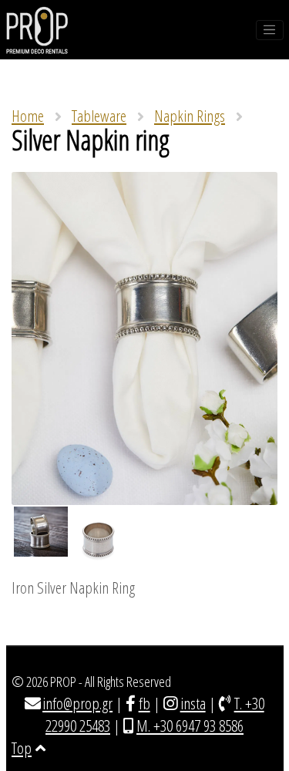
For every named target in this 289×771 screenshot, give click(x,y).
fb (144, 703)
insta (193, 703)
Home (28, 115)
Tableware (99, 115)
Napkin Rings (189, 115)
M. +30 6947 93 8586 (190, 725)
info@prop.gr (77, 703)
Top (22, 748)
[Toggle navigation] (270, 30)
